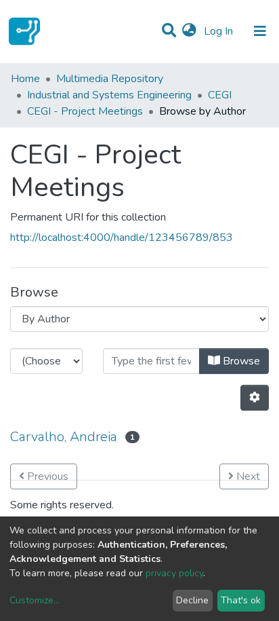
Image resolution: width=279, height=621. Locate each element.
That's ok (241, 600)
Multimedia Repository (109, 78)
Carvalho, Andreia (63, 437)
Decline (192, 600)
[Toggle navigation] (260, 31)
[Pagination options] (254, 398)
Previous (46, 476)
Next (247, 476)
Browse (240, 361)
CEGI (220, 95)
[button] (189, 31)
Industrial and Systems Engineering (109, 95)
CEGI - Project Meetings (85, 111)
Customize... (34, 600)
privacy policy (174, 573)
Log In (220, 31)
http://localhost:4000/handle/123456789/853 (121, 237)
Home (25, 78)
